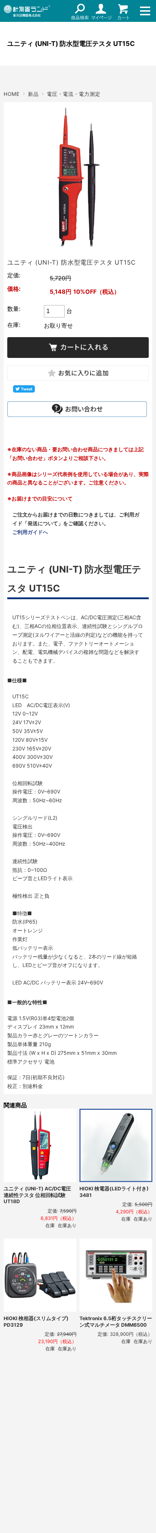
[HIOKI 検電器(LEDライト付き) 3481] (115, 1145)
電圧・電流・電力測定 (73, 94)
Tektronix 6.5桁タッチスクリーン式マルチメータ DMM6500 (115, 1321)
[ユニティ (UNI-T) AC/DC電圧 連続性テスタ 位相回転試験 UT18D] (40, 1145)
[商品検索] (80, 11)
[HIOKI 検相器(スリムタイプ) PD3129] (40, 1275)
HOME (12, 94)
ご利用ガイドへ (30, 532)
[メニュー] (145, 11)
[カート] (123, 11)
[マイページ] (101, 11)
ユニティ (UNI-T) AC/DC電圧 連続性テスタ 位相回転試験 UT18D (37, 1195)
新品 (33, 94)
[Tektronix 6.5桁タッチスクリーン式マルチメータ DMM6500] (115, 1275)
